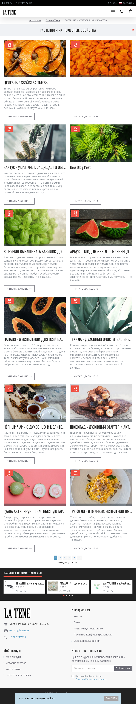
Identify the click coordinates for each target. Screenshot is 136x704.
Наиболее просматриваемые (23, 573)
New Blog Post (80, 167)
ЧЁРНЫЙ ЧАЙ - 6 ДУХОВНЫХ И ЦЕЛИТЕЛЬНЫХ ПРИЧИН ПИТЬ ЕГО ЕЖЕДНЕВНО (35, 427)
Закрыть (111, 698)
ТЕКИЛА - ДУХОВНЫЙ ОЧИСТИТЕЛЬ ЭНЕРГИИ (101, 339)
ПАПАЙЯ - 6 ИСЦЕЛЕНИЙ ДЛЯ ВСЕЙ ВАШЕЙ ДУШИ (35, 339)
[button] (63, 595)
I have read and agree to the (91, 678)
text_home (35, 20)
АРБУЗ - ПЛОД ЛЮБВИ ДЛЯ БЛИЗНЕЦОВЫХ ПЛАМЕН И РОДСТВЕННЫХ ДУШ (101, 251)
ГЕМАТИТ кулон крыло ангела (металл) (30, 583)
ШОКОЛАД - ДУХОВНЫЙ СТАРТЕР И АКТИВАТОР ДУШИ (101, 427)
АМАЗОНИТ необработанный (117, 583)
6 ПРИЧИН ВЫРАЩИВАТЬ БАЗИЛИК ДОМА (35, 251)
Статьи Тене (53, 20)
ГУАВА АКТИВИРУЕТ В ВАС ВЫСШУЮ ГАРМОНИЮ (35, 511)
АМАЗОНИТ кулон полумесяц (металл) (74, 583)
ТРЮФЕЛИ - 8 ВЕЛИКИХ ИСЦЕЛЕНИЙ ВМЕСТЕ (101, 511)
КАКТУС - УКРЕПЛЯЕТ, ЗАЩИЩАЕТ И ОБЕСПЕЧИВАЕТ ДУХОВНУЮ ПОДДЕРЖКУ (35, 167)
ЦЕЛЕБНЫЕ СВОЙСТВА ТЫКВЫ (26, 82)
